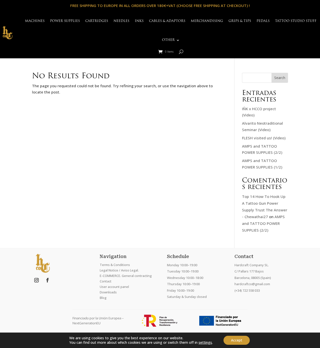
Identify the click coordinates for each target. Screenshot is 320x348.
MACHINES (34, 21)
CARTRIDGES (96, 21)
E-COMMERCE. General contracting (126, 275)
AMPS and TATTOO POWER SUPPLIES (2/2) (263, 223)
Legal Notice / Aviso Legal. (119, 270)
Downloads (108, 292)
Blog (103, 297)
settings (205, 342)
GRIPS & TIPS (239, 21)
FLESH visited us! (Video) (264, 137)
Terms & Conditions (115, 264)
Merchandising (207, 21)
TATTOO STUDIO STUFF (295, 21)
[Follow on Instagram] (36, 280)
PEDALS (263, 21)
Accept (236, 340)
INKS (139, 21)
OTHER (168, 40)
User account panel (114, 286)
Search (279, 77)
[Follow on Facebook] (47, 280)
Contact (106, 281)
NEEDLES (121, 21)
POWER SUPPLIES (65, 21)
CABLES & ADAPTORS (167, 21)
